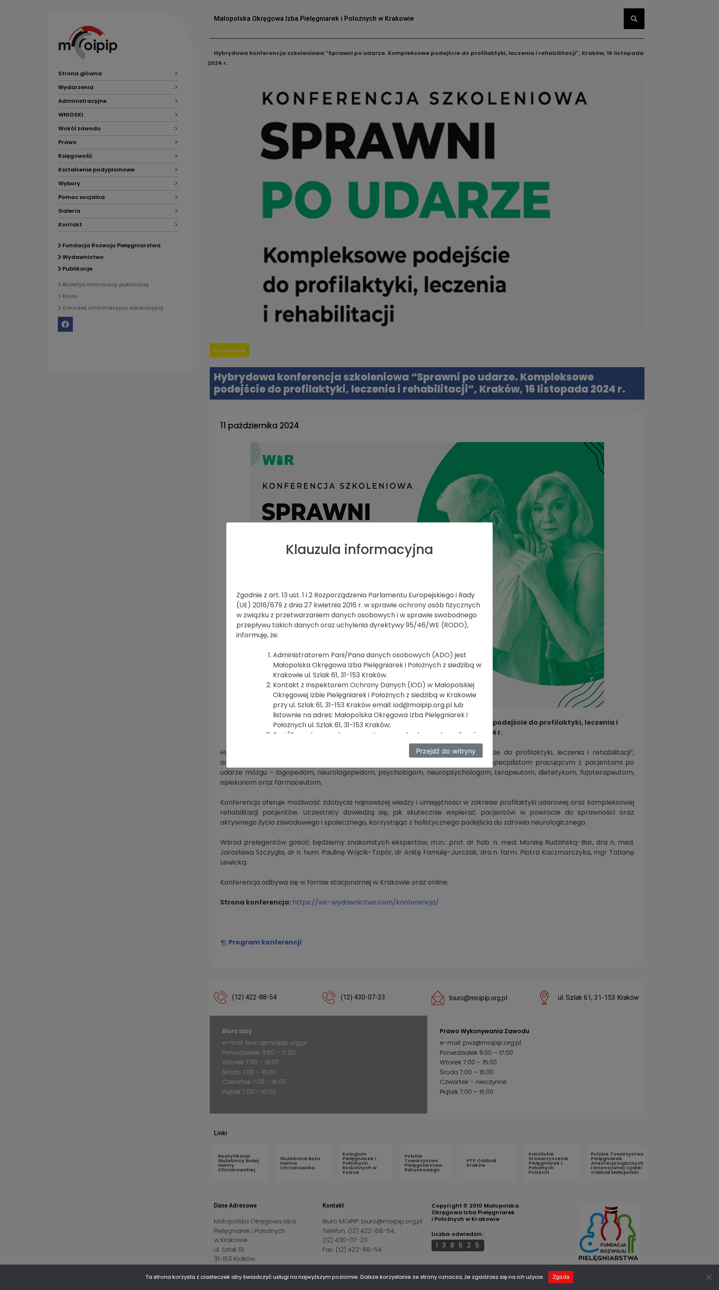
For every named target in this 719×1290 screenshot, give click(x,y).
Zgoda (561, 1276)
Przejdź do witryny (446, 751)
